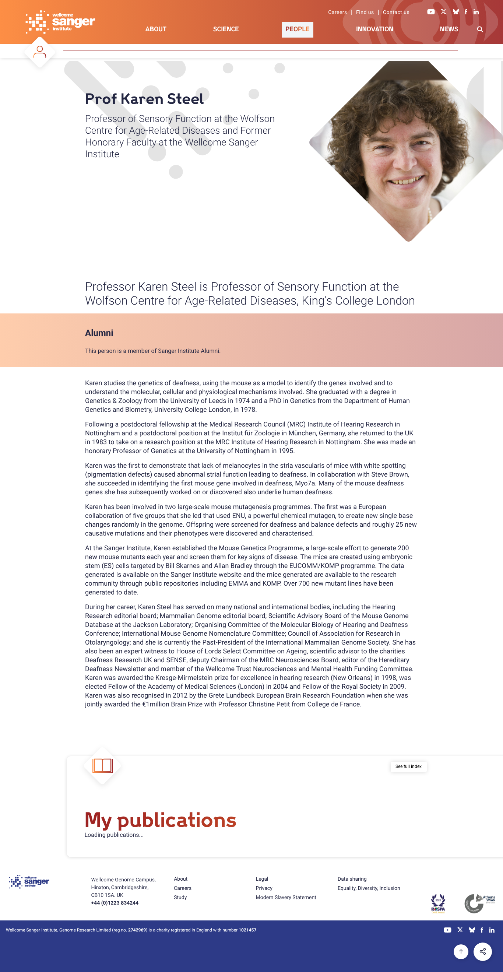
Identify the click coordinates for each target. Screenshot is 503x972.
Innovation (374, 29)
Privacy (264, 888)
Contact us (396, 12)
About (156, 29)
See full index (408, 766)
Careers (337, 12)
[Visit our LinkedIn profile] (476, 12)
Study (180, 898)
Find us (365, 12)
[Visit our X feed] (443, 12)
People (297, 29)
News (449, 29)
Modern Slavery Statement (286, 898)
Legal (262, 879)
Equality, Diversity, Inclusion (369, 888)
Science (226, 29)
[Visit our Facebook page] (466, 12)
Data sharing (352, 879)
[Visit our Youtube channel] (431, 12)
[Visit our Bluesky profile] (456, 12)
